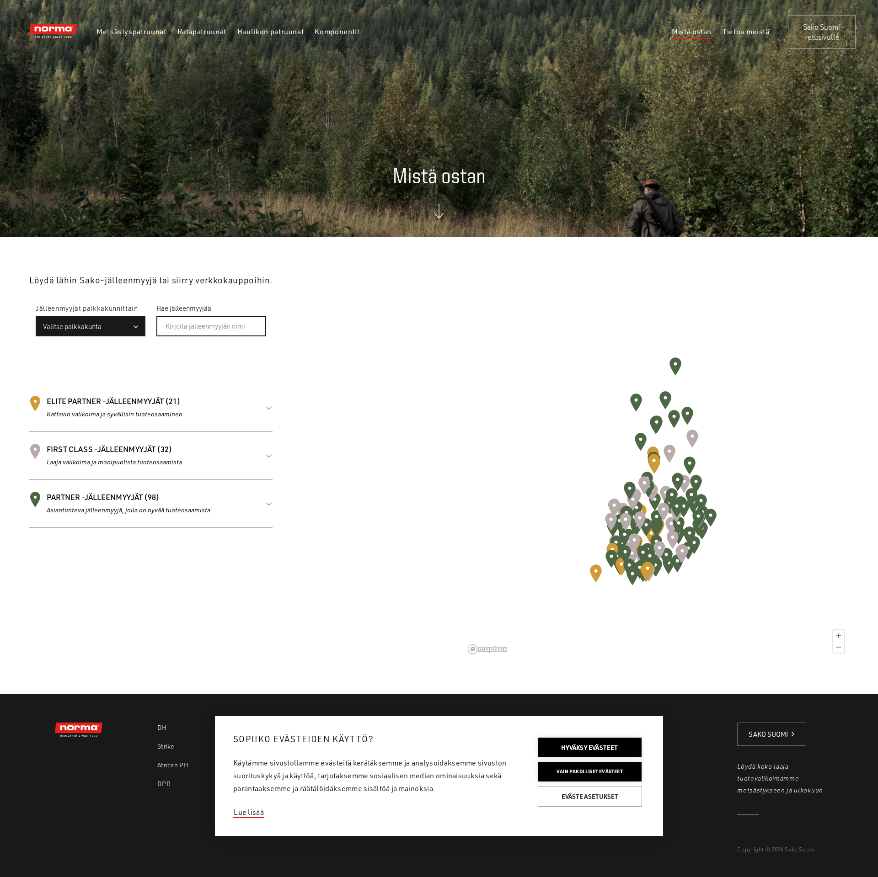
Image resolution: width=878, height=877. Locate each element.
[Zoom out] (838, 647)
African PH (172, 765)
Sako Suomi (768, 734)
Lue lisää (249, 812)
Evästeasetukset (590, 796)
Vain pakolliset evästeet (590, 771)
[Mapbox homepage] (487, 649)
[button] (596, 573)
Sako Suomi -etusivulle (821, 32)
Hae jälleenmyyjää (183, 308)
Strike (166, 746)
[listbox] (90, 326)
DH (162, 727)
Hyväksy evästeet (589, 747)
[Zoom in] (838, 635)
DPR (164, 783)
